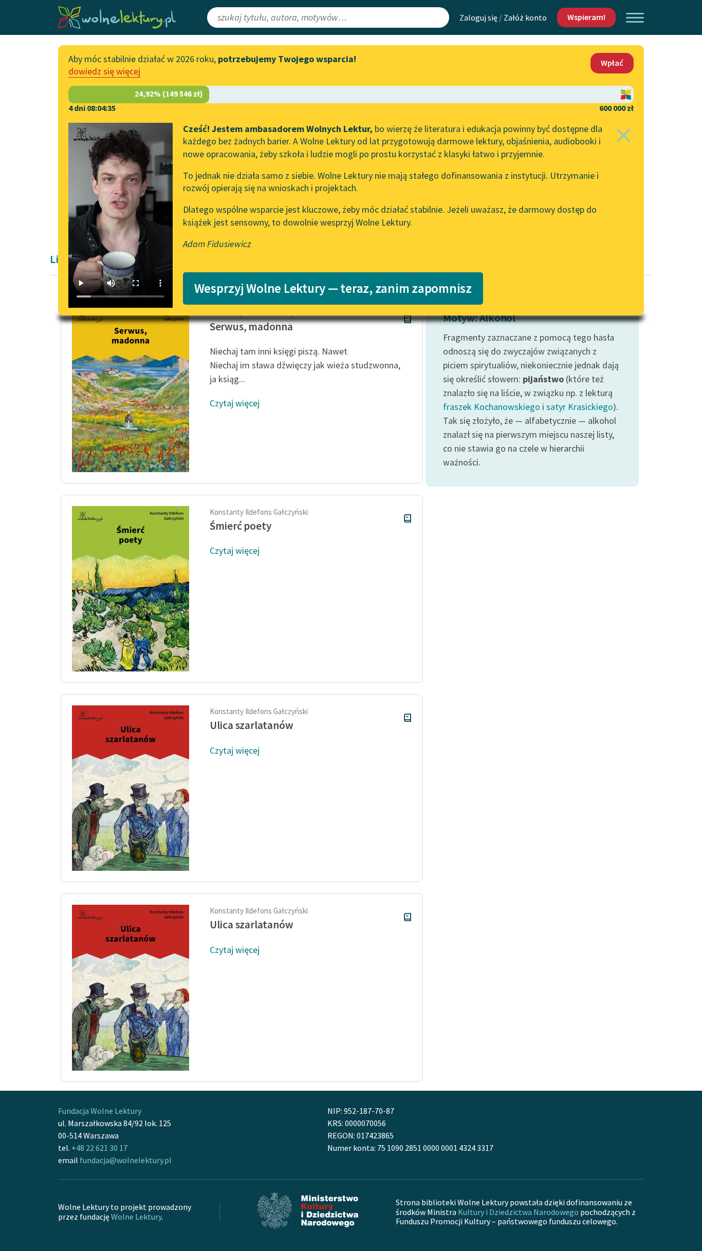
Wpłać (612, 63)
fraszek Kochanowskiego (491, 407)
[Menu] (635, 18)
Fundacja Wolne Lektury (99, 1111)
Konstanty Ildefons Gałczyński (259, 512)
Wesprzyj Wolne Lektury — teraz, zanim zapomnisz (333, 288)
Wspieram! (586, 17)
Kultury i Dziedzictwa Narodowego (518, 1212)
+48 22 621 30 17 (99, 1148)
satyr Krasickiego (579, 407)
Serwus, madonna (251, 326)
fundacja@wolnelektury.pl (126, 1160)
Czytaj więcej (235, 403)
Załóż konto (525, 17)
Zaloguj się (478, 17)
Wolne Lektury (136, 1216)
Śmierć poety (240, 526)
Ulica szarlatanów (251, 725)
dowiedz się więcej (104, 71)
